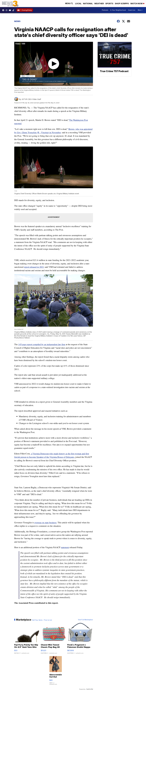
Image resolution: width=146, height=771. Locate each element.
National (88, 3)
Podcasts (105, 10)
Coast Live (131, 10)
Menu (68, 3)
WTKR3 (3, 10)
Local (78, 3)
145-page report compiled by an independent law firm (41, 344)
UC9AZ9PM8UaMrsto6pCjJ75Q (10, 10)
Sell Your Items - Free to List (42, 620)
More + (140, 10)
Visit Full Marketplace (85, 619)
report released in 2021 (34, 266)
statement (65, 547)
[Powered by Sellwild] (89, 689)
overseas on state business (45, 522)
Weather (99, 3)
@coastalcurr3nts (14, 10)
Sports (109, 3)
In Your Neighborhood (118, 10)
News (17, 21)
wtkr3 (7, 10)
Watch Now (136, 3)
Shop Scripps (122, 3)
